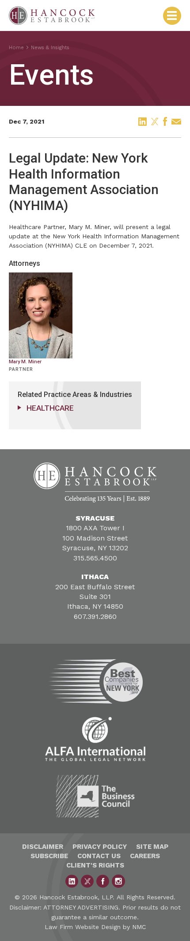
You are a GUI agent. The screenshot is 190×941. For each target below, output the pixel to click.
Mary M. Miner (89, 226)
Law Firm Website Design (83, 926)
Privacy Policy (99, 847)
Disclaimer (42, 847)
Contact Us (99, 856)
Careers (145, 856)
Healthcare (50, 408)
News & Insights (50, 48)
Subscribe (49, 856)
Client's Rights (95, 865)
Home (16, 48)
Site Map (152, 847)
